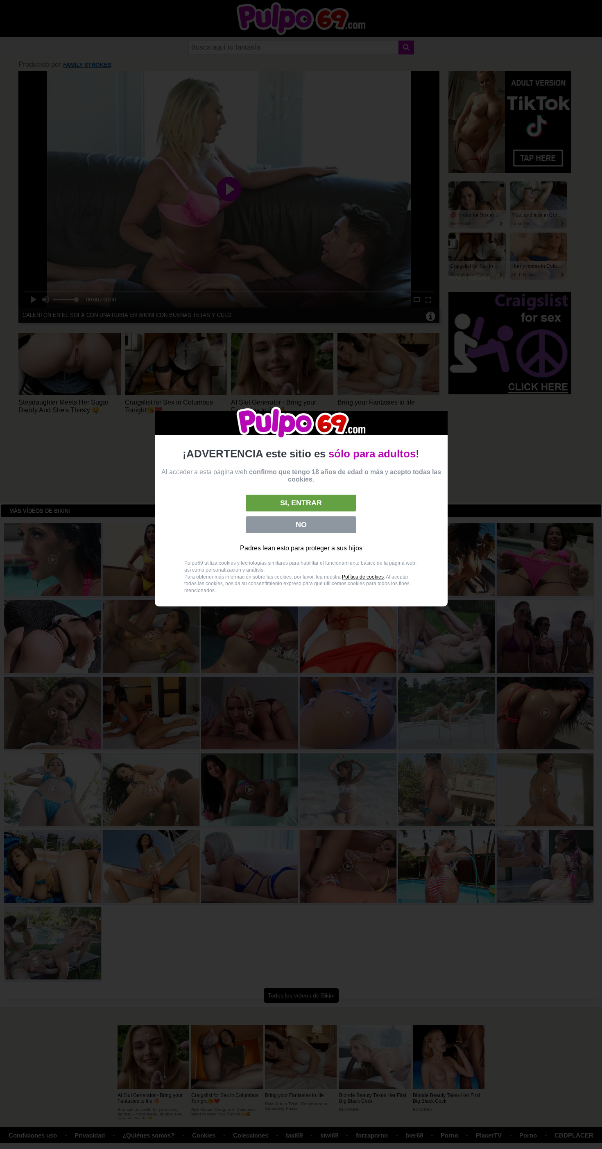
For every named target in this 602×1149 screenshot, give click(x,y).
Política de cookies (363, 577)
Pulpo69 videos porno (301, 423)
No (301, 524)
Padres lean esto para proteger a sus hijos (301, 548)
